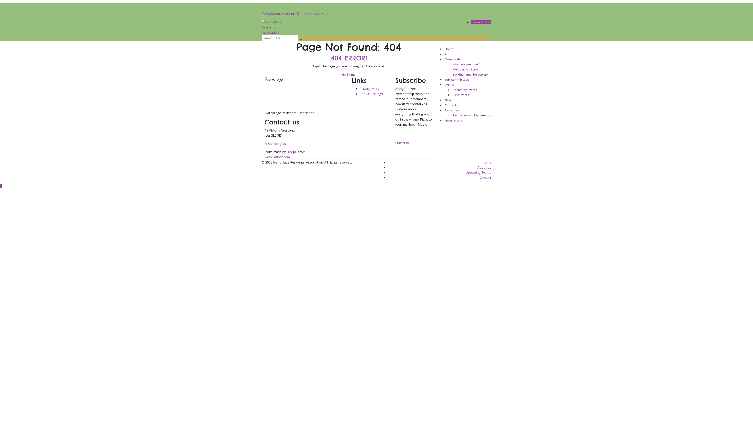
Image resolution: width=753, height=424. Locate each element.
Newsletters (453, 120)
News (449, 100)
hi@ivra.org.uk (275, 144)
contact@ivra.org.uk (280, 14)
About (449, 54)
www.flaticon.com (277, 157)
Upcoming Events (465, 90)
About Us (484, 167)
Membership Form (465, 69)
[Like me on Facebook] (271, 6)
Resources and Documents (471, 115)
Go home (349, 74)
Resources (452, 110)
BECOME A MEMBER (315, 14)
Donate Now (481, 22)
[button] (402, 143)
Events (449, 85)
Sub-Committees (457, 79)
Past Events (461, 95)
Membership (453, 59)
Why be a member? (466, 64)
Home (449, 49)
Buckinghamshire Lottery (470, 74)
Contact (450, 105)
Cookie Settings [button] (371, 94)
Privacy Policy (369, 89)
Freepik (291, 152)
